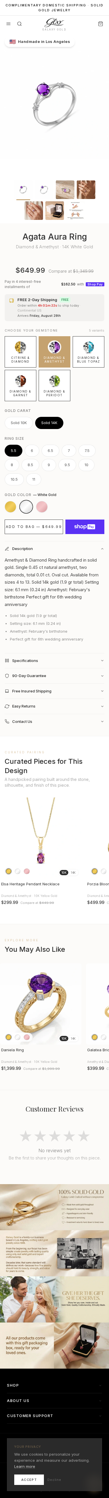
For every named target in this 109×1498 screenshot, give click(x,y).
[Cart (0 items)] (100, 23)
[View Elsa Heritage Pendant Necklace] (40, 838)
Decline (54, 1480)
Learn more (24, 1466)
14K (73, 872)
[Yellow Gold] (10, 507)
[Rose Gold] (42, 507)
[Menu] (8, 23)
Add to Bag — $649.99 (34, 526)
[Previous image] (7, 838)
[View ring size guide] (75, 210)
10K (64, 872)
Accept (29, 1480)
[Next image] (74, 838)
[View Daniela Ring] (40, 1004)
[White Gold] (26, 507)
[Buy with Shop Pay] (84, 527)
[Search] (19, 23)
